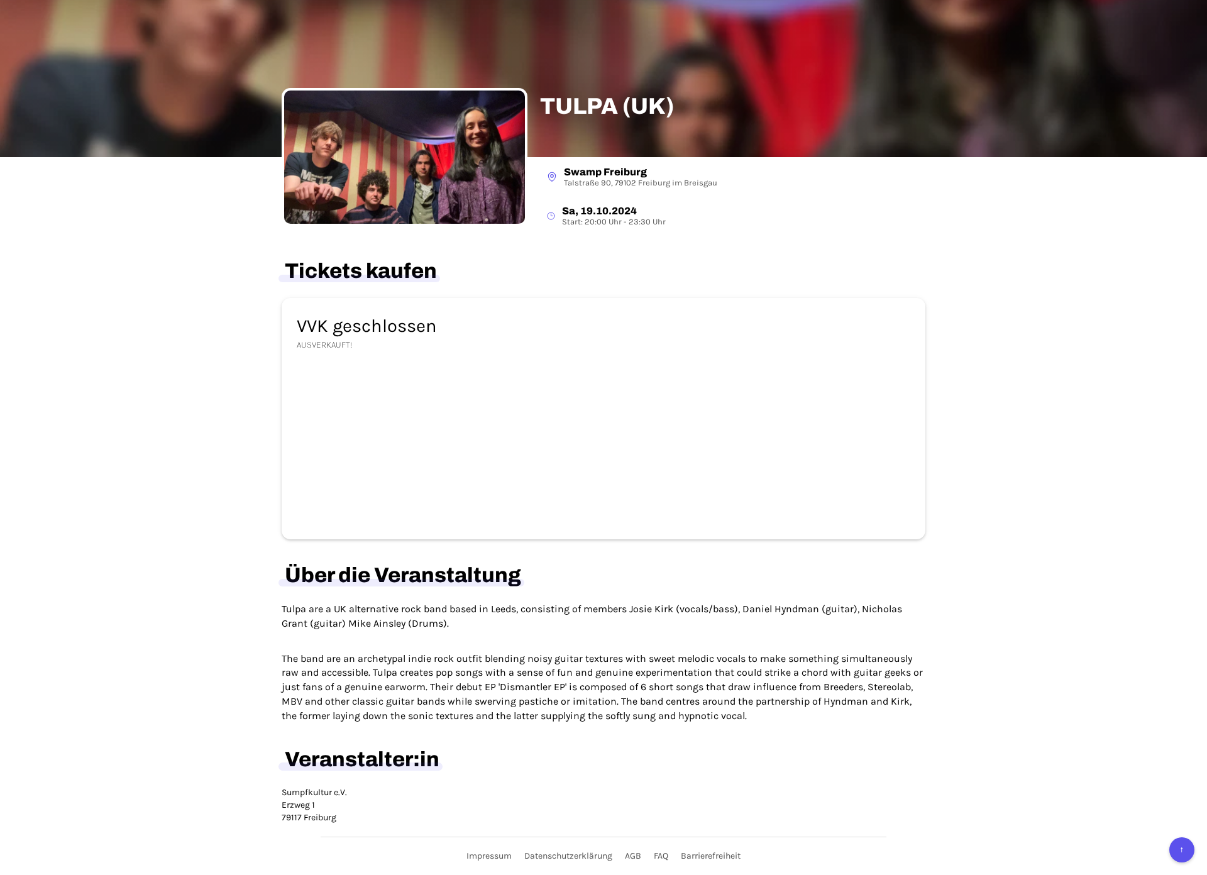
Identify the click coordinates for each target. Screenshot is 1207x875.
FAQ (661, 855)
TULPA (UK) (607, 106)
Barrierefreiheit (711, 855)
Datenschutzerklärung (568, 855)
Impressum (489, 855)
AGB (633, 855)
